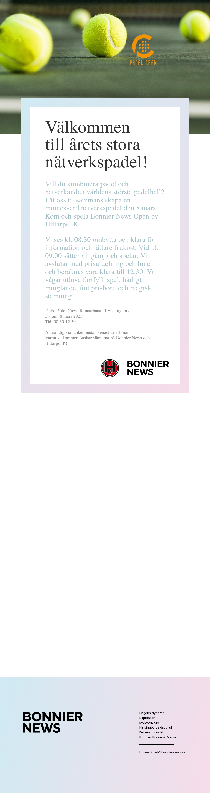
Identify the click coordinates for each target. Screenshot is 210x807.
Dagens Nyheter (151, 713)
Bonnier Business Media (157, 737)
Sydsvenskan (149, 722)
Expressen (147, 718)
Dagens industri (151, 732)
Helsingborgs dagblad (155, 727)
